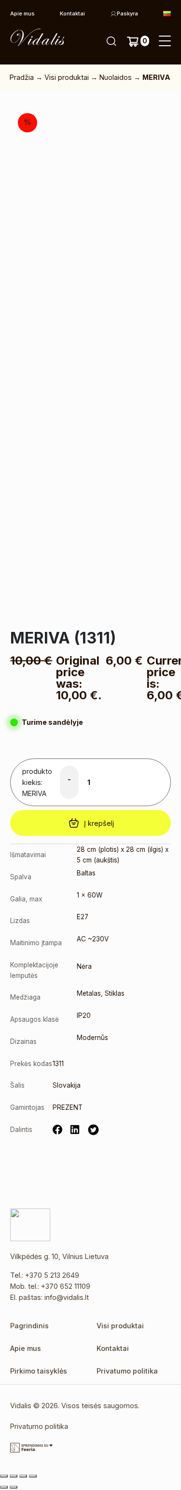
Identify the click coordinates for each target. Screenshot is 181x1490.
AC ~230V (93, 939)
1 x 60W (89, 895)
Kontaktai (72, 13)
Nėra (84, 966)
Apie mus (22, 13)
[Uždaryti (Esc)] (33, 1476)
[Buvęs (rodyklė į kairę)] (4, 1487)
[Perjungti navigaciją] (165, 41)
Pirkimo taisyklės (38, 1371)
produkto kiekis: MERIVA (37, 782)
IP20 (84, 1015)
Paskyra (127, 13)
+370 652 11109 (65, 1286)
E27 (82, 917)
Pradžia (22, 77)
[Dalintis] (23, 1476)
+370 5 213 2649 (52, 1275)
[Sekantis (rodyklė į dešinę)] (13, 1487)
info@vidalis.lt (66, 1297)
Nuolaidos (115, 77)
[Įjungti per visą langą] (13, 1476)
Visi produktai (66, 77)
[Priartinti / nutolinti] (4, 1476)
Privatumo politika (127, 1371)
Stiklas (115, 993)
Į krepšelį (99, 823)
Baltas (86, 873)
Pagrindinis (29, 1326)
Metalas (89, 993)
